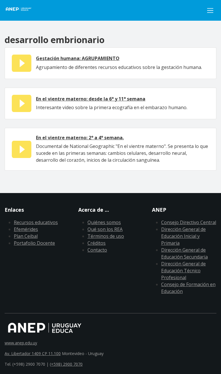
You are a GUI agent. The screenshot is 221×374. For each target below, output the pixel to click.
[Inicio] (22, 10)
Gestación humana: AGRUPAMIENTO (77, 58)
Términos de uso (105, 236)
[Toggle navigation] (210, 10)
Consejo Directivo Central (188, 222)
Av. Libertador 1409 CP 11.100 (33, 353)
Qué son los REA (105, 229)
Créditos (96, 243)
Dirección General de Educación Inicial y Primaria (183, 236)
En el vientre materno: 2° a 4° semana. (80, 137)
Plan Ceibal (26, 236)
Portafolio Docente (34, 243)
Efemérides (26, 229)
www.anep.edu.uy (21, 343)
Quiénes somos (104, 222)
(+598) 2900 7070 (66, 364)
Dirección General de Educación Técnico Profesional (183, 271)
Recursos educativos (36, 222)
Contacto (97, 250)
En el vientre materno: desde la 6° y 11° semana (90, 99)
